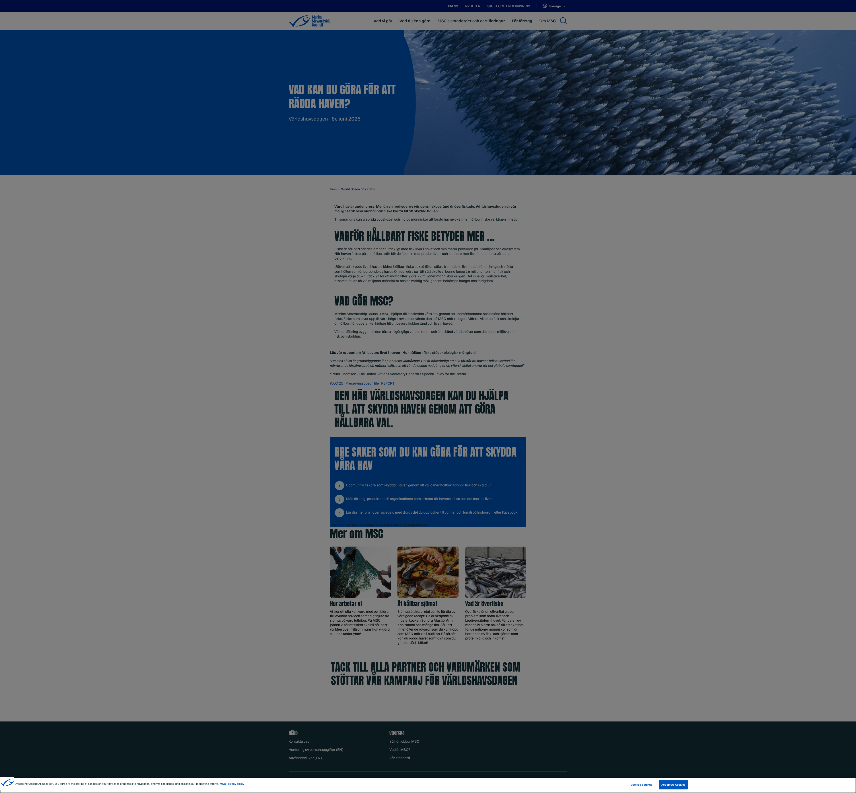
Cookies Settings (641, 784)
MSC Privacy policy (232, 783)
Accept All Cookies (673, 784)
